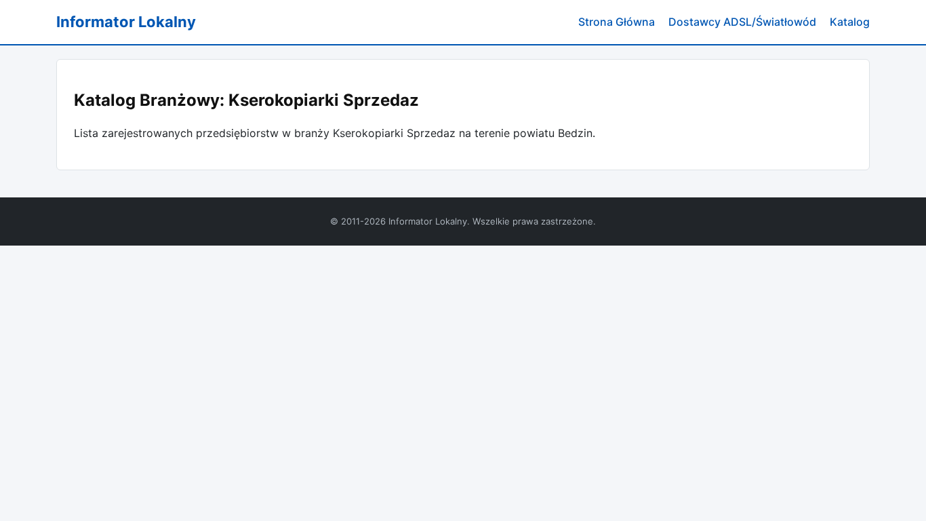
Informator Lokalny (126, 22)
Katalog (850, 21)
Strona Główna (616, 21)
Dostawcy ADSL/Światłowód (742, 21)
